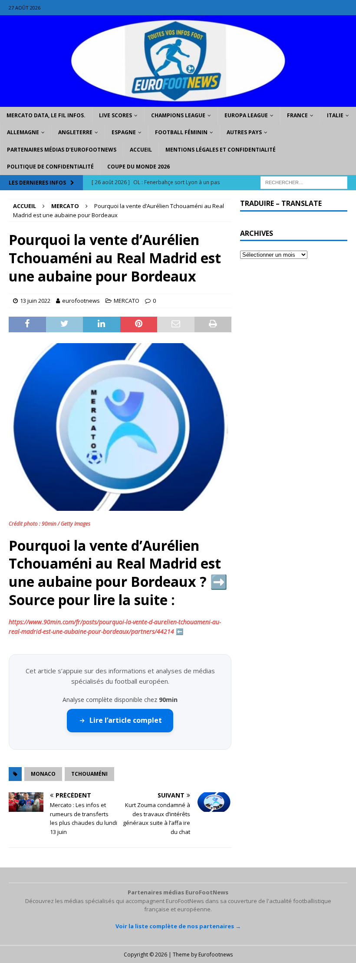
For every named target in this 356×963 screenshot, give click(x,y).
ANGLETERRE (75, 132)
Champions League (178, 115)
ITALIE (335, 115)
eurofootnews (81, 300)
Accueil (141, 149)
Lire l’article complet (125, 720)
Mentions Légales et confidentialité (220, 149)
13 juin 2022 (35, 300)
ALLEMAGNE (23, 132)
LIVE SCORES (115, 115)
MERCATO (126, 300)
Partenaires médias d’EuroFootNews (61, 149)
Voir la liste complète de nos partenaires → (178, 926)
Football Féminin (181, 132)
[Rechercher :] (303, 182)
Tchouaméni (89, 774)
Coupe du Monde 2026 (138, 166)
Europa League (246, 115)
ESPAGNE (124, 132)
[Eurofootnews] (178, 102)
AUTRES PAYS (244, 132)
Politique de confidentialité (50, 166)
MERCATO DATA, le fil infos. (46, 115)
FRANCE (297, 115)
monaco (43, 774)
